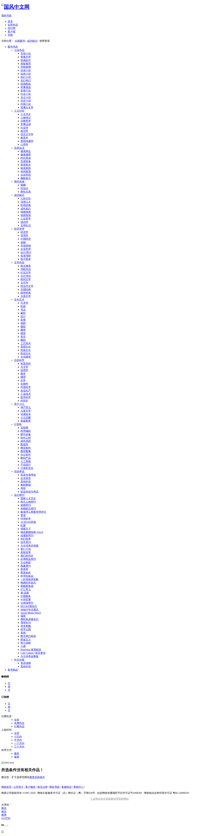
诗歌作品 (26, 269)
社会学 (24, 127)
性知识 (24, 188)
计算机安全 (27, 468)
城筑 (23, 616)
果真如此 (26, 572)
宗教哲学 (26, 121)
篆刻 (23, 313)
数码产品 (26, 458)
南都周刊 (26, 505)
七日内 (18, 736)
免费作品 (19, 723)
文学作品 (19, 262)
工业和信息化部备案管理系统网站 (109, 798)
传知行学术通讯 (29, 609)
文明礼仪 (26, 225)
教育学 (24, 137)
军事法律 (26, 124)
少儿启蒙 (26, 417)
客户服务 (30, 787)
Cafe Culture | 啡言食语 (33, 653)
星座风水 (26, 164)
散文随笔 (26, 265)
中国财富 (26, 596)
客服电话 (66, 787)
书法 (23, 309)
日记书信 (26, 276)
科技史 (24, 400)
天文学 (24, 367)
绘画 (23, 306)
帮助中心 (78, 787)
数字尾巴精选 (28, 636)
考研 (23, 488)
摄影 (23, 326)
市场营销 (26, 245)
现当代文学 (27, 286)
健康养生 (26, 151)
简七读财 (26, 642)
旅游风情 (26, 168)
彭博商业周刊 (28, 559)
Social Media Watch (31, 612)
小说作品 (19, 50)
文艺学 (24, 282)
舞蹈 (23, 340)
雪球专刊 (26, 622)
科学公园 (26, 629)
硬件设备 (26, 434)
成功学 (24, 222)
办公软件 (26, 454)
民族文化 (26, 350)
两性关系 (26, 191)
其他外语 (26, 481)
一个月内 (19, 743)
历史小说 (26, 100)
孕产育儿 (26, 407)
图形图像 (26, 451)
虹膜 (23, 525)
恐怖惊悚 (26, 67)
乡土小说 (26, 97)
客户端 (11, 31)
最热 (16, 753)
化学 (23, 380)
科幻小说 (26, 77)
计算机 (18, 424)
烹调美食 (26, 161)
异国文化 (26, 346)
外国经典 (26, 289)
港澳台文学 (27, 107)
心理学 (24, 144)
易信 (3, 811)
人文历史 (26, 114)
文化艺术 (19, 299)
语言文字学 (27, 134)
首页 (10, 21)
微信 (3, 808)
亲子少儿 (19, 404)
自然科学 (19, 360)
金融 (23, 242)
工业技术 (26, 394)
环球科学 (26, 518)
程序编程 (26, 431)
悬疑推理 (26, 63)
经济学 (24, 232)
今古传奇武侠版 (29, 545)
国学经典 (26, 292)
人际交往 (26, 198)
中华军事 (26, 599)
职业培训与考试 (29, 491)
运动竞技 (26, 174)
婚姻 (23, 185)
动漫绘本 (26, 414)
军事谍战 (26, 87)
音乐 (23, 336)
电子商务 (26, 259)
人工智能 (26, 461)
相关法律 (42, 787)
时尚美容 (26, 158)
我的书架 (6, 15)
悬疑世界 (26, 552)
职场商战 (26, 83)
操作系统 (26, 441)
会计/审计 (26, 252)
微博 (3, 815)
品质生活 (19, 148)
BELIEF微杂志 (29, 606)
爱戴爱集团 (27, 586)
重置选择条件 (37, 777)
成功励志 (32, 40)
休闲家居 (26, 171)
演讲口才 (26, 201)
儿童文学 (26, 410)
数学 (23, 373)
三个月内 (19, 746)
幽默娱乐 (26, 178)
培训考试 (19, 471)
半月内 (18, 740)
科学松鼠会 (27, 576)
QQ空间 (5, 818)
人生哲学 (26, 218)
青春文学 (26, 57)
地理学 (24, 370)
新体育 (24, 569)
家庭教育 (26, 421)
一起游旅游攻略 (29, 579)
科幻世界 (26, 538)
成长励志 (26, 208)
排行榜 (11, 28)
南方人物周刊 (28, 501)
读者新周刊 (27, 535)
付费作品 (19, 726)
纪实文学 (26, 272)
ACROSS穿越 (28, 522)
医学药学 (26, 397)
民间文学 (26, 279)
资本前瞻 (26, 626)
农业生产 (26, 390)
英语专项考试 (28, 474)
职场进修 (26, 205)
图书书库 (13, 46)
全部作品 (13, 24)
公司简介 (18, 787)
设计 (23, 316)
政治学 (24, 131)
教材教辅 (26, 485)
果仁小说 (26, 549)
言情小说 (26, 53)
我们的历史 (27, 555)
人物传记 (26, 117)
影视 (23, 319)
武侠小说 (26, 70)
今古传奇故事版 (29, 656)
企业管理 (26, 249)
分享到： (6, 804)
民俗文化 (26, 353)
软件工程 (26, 437)
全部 (16, 719)
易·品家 (25, 592)
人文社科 (19, 110)
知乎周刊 (26, 542)
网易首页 (6, 787)
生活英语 (26, 478)
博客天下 (26, 528)
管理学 (24, 235)
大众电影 (26, 562)
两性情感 (19, 181)
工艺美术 (26, 343)
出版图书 (20, 40)
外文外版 (19, 659)
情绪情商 (26, 212)
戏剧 (23, 323)
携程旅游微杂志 (29, 619)
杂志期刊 (19, 495)
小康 (23, 646)
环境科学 (26, 387)
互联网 (24, 427)
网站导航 (54, 787)
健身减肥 (26, 154)
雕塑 (23, 330)
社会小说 (26, 94)
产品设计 (26, 464)
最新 (16, 756)
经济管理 (19, 228)
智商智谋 (26, 215)
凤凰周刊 (26, 565)
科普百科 (26, 363)
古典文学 (26, 296)
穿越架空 (26, 60)
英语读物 (26, 663)
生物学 (24, 383)
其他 (23, 632)
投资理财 (26, 255)
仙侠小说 (26, 73)
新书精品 (13, 669)
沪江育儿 (26, 589)
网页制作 (26, 447)
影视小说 (26, 90)
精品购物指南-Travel (32, 532)
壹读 (23, 515)
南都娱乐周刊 (28, 508)
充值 (10, 35)
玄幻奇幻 (26, 80)
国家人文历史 (28, 498)
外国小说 (26, 104)
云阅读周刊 (27, 603)
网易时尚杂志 (28, 582)
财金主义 (26, 639)
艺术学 (24, 303)
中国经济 (26, 239)
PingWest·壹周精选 (31, 649)
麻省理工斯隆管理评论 (33, 512)
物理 (23, 377)
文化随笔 (26, 356)
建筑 (23, 333)
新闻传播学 (27, 141)
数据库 (24, 444)
